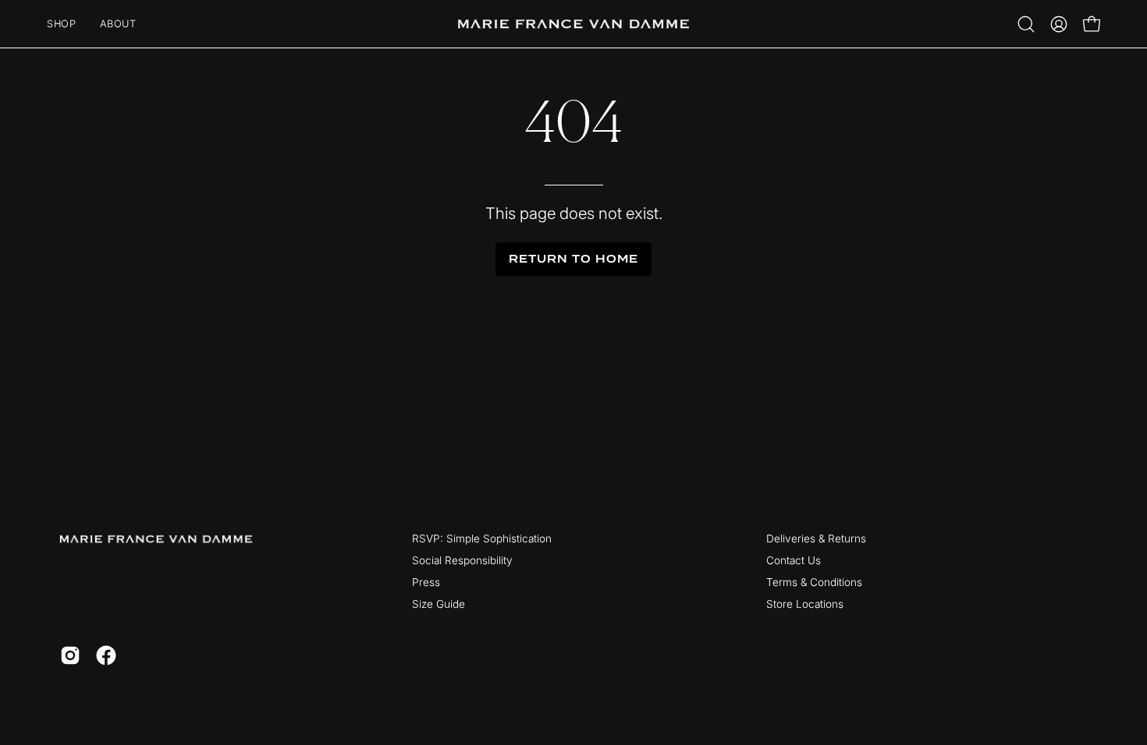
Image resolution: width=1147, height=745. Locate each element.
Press (426, 582)
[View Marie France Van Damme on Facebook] (106, 655)
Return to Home (573, 259)
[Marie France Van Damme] (573, 24)
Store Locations (804, 604)
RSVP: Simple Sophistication (482, 538)
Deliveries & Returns (816, 538)
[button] (1026, 24)
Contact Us (793, 560)
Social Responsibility (462, 560)
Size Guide (438, 604)
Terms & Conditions (814, 582)
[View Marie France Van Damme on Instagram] (70, 655)
